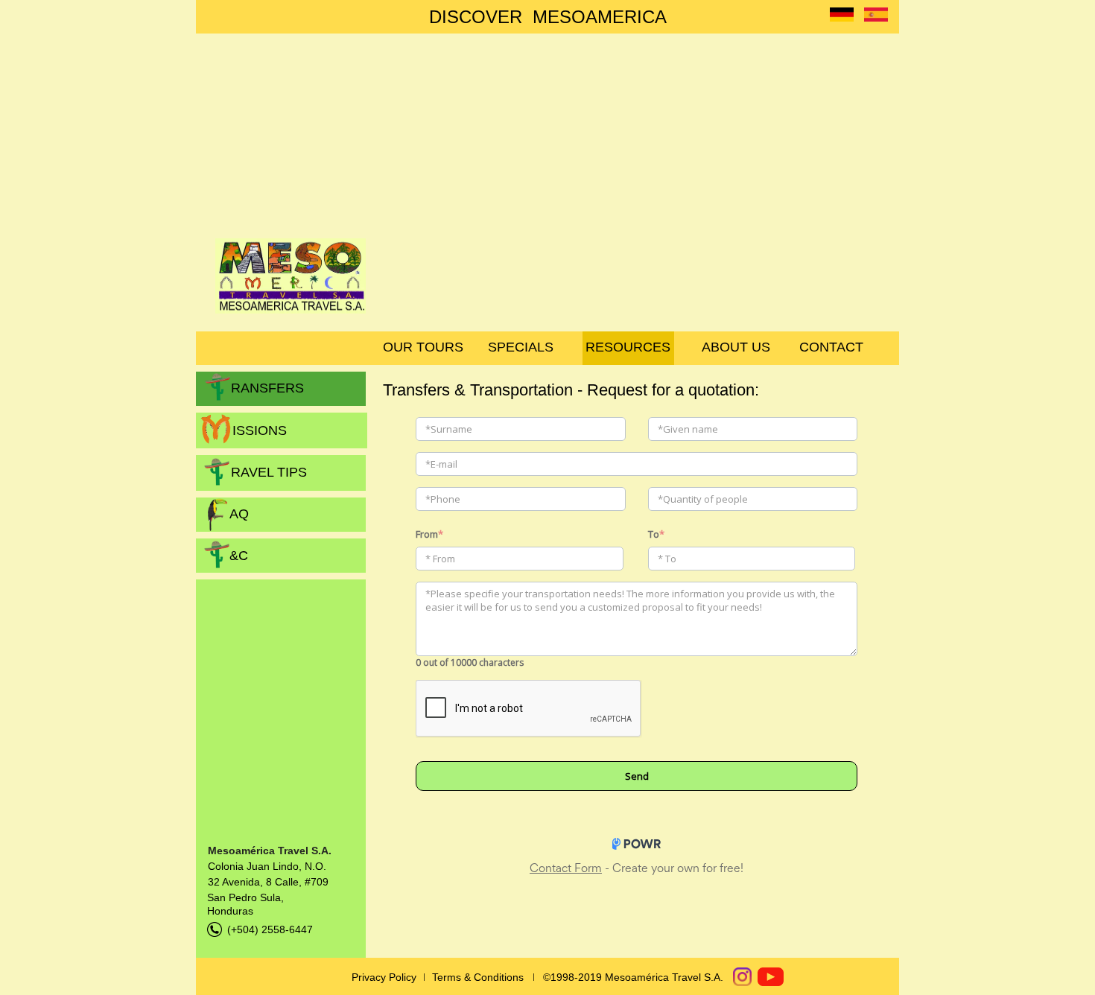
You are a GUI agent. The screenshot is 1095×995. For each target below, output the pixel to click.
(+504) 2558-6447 (270, 929)
